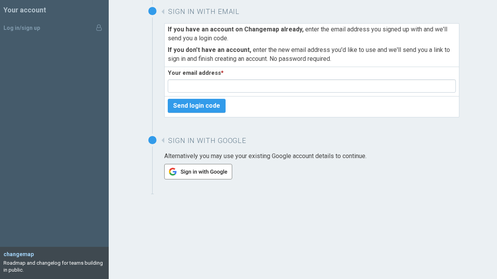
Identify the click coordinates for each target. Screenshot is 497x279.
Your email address (196, 72)
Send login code (196, 105)
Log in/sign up (21, 28)
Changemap (18, 254)
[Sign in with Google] (198, 177)
